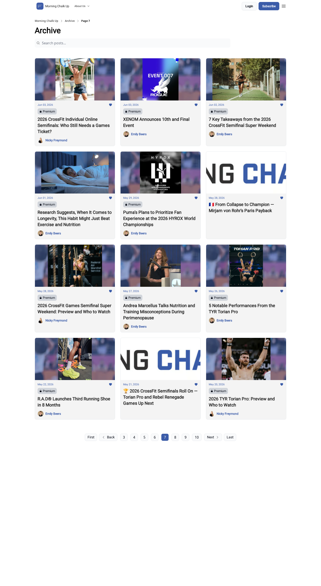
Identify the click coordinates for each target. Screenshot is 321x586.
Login (249, 6)
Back (111, 437)
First (91, 437)
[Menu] (283, 5)
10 (197, 437)
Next (210, 437)
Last (230, 437)
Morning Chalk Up (46, 21)
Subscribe (269, 6)
